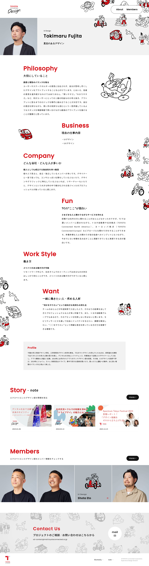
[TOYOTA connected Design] (14, 10)
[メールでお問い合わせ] (50, 539)
